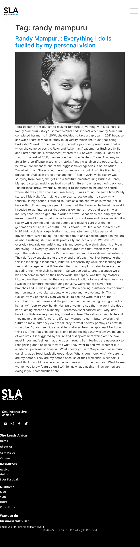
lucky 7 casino (80, 543)
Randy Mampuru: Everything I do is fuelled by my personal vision (63, 42)
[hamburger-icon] (134, 11)
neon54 (95, 543)
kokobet (45, 543)
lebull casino (60, 543)
